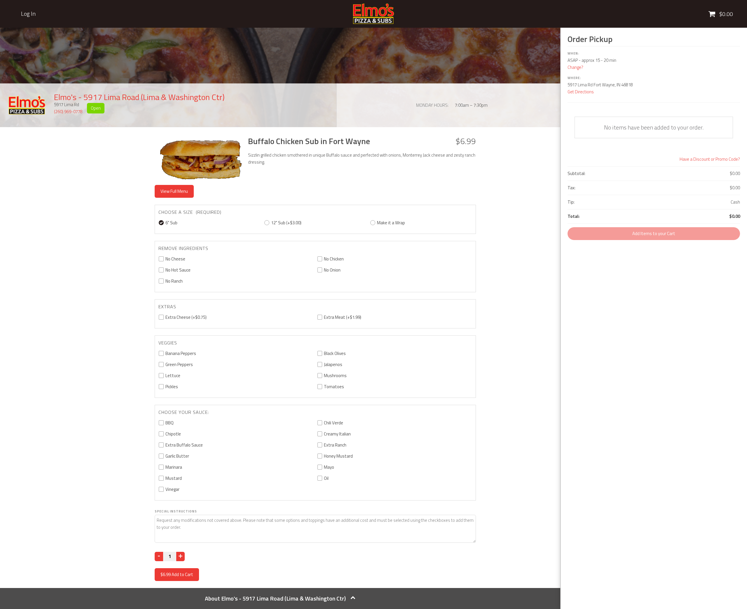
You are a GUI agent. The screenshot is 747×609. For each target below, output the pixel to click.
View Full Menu (174, 191)
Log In (28, 13)
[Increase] (180, 556)
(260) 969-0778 (68, 111)
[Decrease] (159, 556)
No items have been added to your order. (654, 127)
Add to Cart (176, 574)
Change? (575, 67)
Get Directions (581, 91)
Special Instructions (176, 511)
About (275, 598)
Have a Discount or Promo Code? (710, 159)
